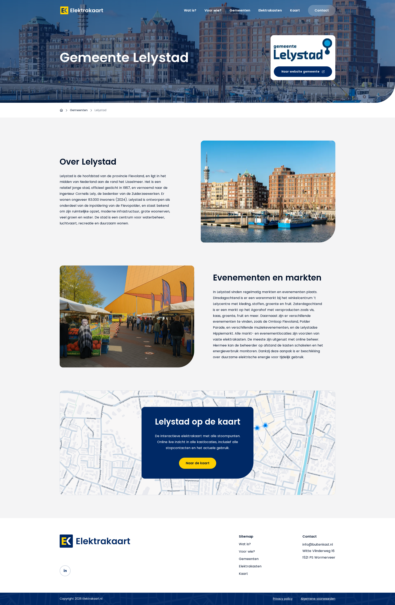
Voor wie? (212, 10)
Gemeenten (240, 10)
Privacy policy (283, 599)
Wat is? (190, 10)
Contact (322, 10)
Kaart (295, 10)
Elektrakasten (270, 10)
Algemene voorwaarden (318, 599)
